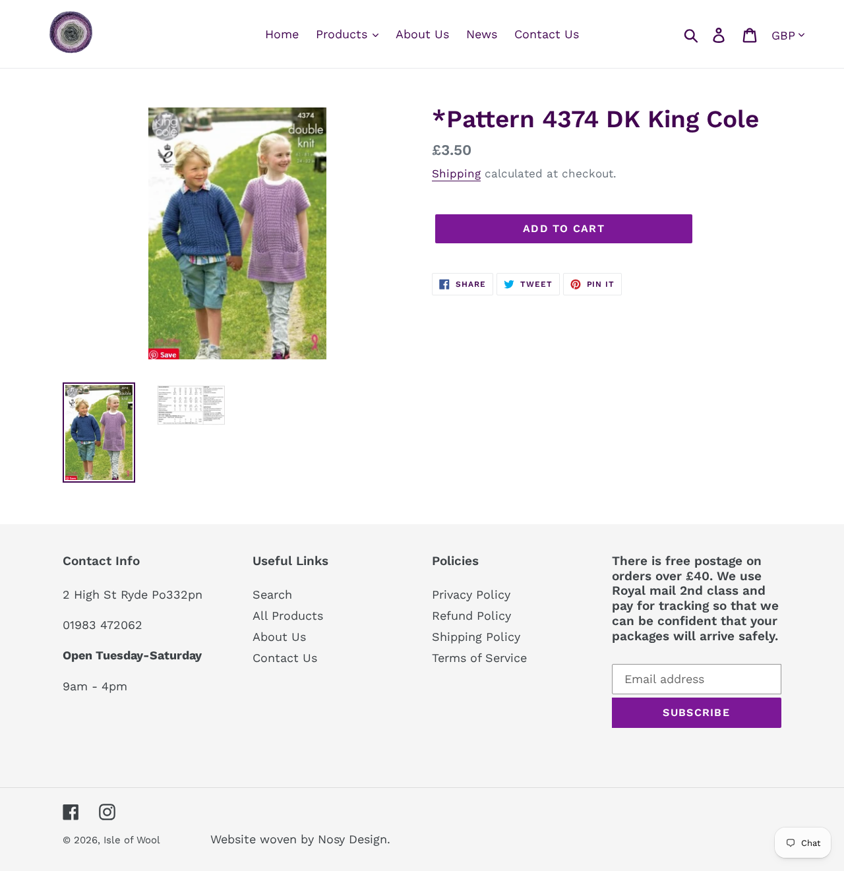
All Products (288, 615)
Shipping (456, 173)
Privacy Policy (471, 594)
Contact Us (285, 658)
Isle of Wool (133, 840)
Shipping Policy (476, 637)
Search (272, 594)
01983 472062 (102, 625)
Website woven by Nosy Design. (300, 839)
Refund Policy (471, 615)
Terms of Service (479, 658)
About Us (279, 637)
